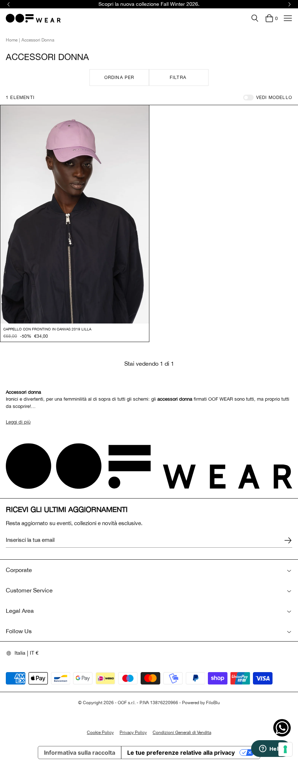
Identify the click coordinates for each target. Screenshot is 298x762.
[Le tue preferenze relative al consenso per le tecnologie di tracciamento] (285, 749)
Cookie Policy (100, 732)
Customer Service (29, 590)
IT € (34, 653)
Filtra (178, 77)
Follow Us (19, 631)
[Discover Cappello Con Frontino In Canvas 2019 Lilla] (74, 214)
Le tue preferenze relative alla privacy (181, 752)
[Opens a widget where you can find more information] (271, 749)
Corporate (19, 570)
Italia (20, 653)
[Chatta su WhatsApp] (282, 728)
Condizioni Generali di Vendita (182, 732)
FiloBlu (213, 702)
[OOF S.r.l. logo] (33, 18)
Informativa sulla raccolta (79, 752)
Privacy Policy (133, 732)
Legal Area (20, 610)
